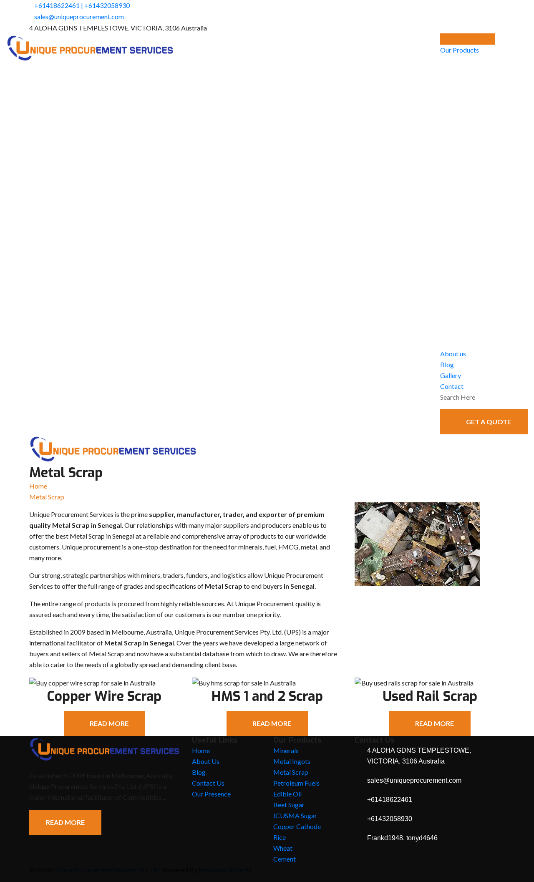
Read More (65, 822)
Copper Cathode (297, 826)
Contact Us (208, 783)
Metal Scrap (290, 772)
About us (453, 354)
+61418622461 (57, 5)
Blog (447, 364)
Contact (451, 386)
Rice (279, 837)
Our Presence (211, 794)
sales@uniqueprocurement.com (79, 16)
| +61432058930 (105, 5)
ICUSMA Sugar (295, 815)
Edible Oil (287, 794)
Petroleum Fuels (296, 783)
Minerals (286, 750)
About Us (205, 761)
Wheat (282, 848)
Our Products (459, 50)
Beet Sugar (289, 805)
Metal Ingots (291, 761)
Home (38, 486)
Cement (284, 859)
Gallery (450, 375)
